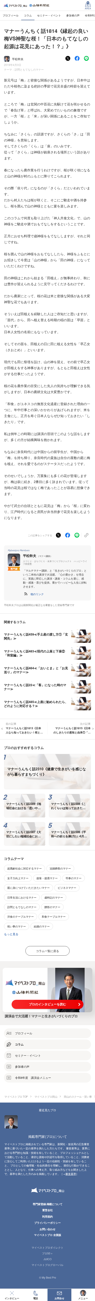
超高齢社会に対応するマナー (24, 868)
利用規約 (47, 1216)
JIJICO (47, 1259)
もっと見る (11, 934)
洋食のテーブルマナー (20, 916)
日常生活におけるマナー (21, 897)
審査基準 (70, 1174)
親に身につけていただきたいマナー (28, 887)
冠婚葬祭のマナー (60, 868)
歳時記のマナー (53, 897)
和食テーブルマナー (54, 916)
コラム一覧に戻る (47, 951)
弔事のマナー (74, 878)
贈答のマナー (52, 907)
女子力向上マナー (17, 878)
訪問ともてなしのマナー (29, 69)
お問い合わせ (47, 1229)
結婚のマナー (42, 926)
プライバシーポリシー (47, 1223)
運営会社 (47, 1210)
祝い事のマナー (16, 926)
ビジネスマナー (67, 887)
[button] (37, 594)
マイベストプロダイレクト (47, 1247)
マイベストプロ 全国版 (47, 1235)
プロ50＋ (47, 1253)
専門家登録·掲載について (48, 1204)
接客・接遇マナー (47, 878)
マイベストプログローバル (47, 1265)
